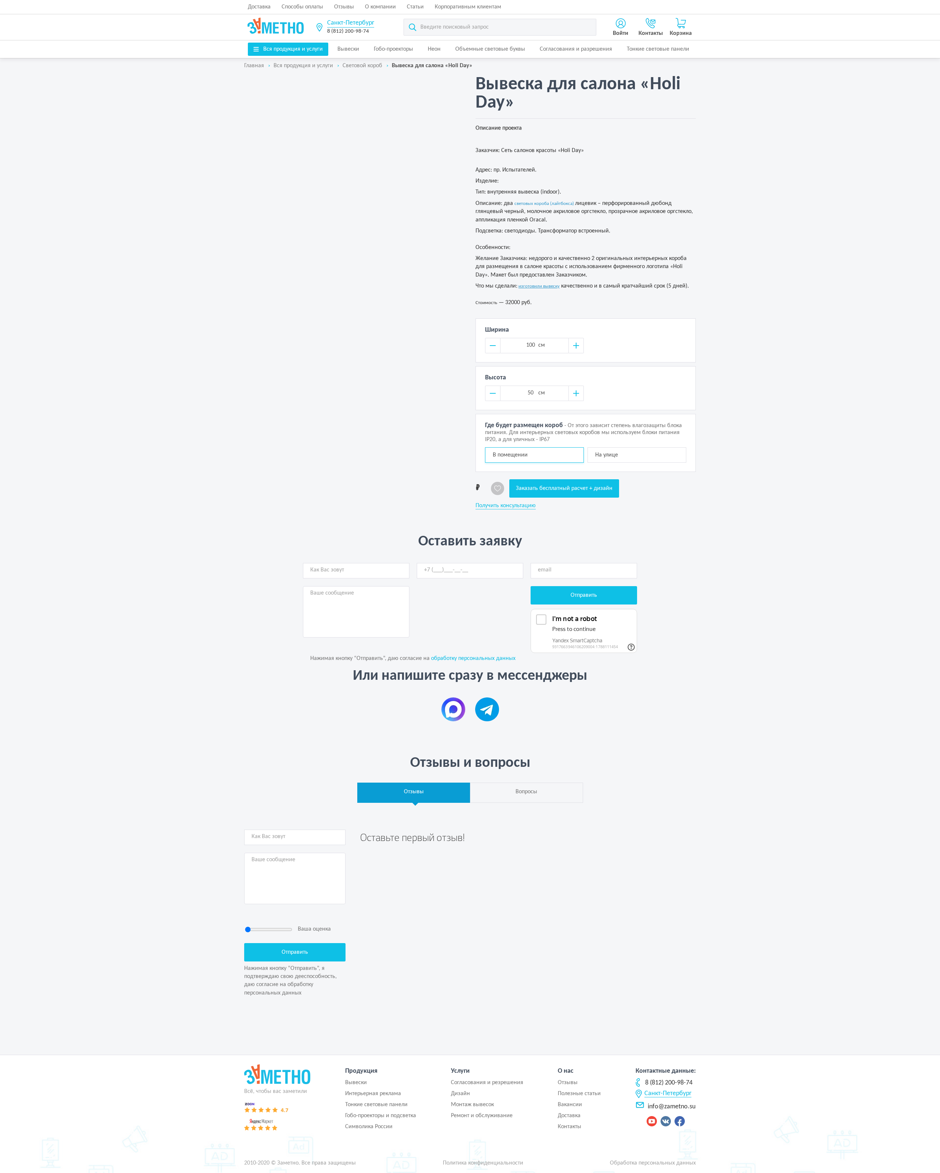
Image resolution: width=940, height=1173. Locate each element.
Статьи (415, 7)
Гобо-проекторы (393, 49)
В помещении (510, 455)
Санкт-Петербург (350, 22)
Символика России (369, 1127)
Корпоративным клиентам (468, 7)
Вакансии (570, 1105)
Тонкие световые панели (658, 49)
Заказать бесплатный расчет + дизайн (564, 488)
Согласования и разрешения (576, 49)
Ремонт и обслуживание (482, 1116)
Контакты (569, 1127)
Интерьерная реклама (373, 1094)
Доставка (259, 7)
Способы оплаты (302, 7)
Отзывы (344, 7)
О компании (380, 7)
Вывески (348, 49)
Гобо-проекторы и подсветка (380, 1116)
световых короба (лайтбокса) (544, 203)
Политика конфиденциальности (483, 1163)
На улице (606, 455)
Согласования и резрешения (487, 1083)
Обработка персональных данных (653, 1163)
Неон (434, 49)
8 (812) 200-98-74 (348, 31)
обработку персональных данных (473, 658)
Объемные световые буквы (490, 49)
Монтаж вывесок (472, 1105)
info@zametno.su (671, 1106)
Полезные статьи (579, 1094)
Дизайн (460, 1094)
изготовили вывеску (539, 286)
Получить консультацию (506, 506)
